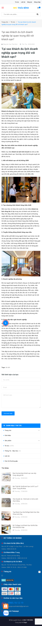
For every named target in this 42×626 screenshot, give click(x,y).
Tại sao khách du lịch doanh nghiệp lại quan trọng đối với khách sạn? (18, 36)
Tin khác (5, 468)
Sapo (25, 622)
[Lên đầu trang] (35, 622)
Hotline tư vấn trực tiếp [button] (13, 598)
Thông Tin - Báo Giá (13, 451)
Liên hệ (23, 2)
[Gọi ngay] (5, 323)
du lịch (8, 367)
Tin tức (17, 2)
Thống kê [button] (7, 572)
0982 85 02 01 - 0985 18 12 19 (17, 558)
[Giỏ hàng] (38, 8)
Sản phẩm (8, 440)
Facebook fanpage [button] (11, 611)
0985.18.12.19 (15, 602)
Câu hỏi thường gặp (11, 461)
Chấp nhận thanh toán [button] (12, 584)
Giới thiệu (8, 435)
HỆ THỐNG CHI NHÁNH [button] (13, 538)
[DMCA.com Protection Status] (8, 580)
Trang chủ (8, 430)
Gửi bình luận (8, 413)
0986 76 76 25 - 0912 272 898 (17, 567)
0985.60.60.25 (11, 549)
